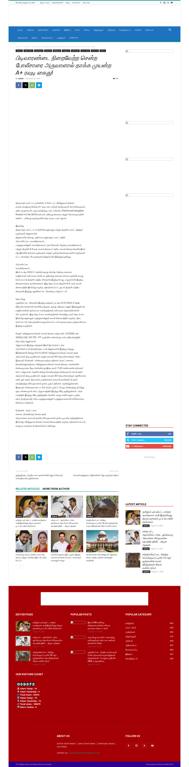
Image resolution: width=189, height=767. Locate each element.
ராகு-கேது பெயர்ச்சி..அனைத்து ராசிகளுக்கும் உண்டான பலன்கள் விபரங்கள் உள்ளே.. (101, 640)
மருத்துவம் (61, 37)
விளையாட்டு (22, 37)
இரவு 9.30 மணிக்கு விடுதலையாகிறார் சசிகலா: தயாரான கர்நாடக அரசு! (99, 625)
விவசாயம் (149, 30)
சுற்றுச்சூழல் (98, 30)
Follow (167, 440)
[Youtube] (171, 3)
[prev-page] (17, 566)
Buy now (86, 2)
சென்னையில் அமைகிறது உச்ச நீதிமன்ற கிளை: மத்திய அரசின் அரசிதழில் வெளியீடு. (101, 558)
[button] (169, 30)
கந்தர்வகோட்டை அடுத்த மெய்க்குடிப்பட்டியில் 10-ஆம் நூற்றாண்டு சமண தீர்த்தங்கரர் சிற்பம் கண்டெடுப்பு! (102, 523)
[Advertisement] (119, 15)
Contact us (76, 2)
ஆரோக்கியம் (43, 30)
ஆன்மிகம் (56, 30)
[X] (168, 3)
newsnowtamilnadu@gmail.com (84, 752)
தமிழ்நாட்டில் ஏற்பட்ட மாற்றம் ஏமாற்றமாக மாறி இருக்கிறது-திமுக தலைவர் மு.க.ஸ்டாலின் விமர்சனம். (31, 523)
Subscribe (167, 446)
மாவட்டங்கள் (85, 51)
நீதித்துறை (57, 51)
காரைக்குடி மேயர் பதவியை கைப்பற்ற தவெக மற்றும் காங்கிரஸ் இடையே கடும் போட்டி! (31, 558)
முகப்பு (20, 30)
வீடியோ (35, 37)
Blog (67, 2)
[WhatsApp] (32, 85)
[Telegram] (39, 85)
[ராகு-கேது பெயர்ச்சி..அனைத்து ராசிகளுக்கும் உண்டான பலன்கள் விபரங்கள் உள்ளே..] (78, 641)
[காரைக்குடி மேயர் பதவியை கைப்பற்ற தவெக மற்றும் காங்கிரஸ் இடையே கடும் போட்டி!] (32, 541)
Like (169, 434)
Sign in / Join (45, 2)
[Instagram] (164, 3)
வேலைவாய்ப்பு (47, 37)
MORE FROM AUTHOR (56, 488)
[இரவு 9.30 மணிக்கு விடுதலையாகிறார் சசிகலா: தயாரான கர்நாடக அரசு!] (78, 626)
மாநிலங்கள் (75, 51)
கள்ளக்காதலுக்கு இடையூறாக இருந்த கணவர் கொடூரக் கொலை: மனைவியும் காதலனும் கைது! (66, 558)
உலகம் (77, 30)
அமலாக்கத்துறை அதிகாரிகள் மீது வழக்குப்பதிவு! (95, 475)
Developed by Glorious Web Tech (159, 764)
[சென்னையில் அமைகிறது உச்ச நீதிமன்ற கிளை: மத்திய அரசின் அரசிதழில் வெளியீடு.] (102, 541)
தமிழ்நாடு (111, 30)
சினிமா (86, 30)
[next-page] (22, 566)
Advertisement (57, 2)
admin (20, 78)
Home (18, 46)
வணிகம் (138, 30)
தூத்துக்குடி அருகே (39, 477)
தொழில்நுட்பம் (125, 30)
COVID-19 (73, 37)
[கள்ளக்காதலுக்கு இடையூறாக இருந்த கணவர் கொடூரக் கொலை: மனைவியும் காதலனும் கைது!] (67, 541)
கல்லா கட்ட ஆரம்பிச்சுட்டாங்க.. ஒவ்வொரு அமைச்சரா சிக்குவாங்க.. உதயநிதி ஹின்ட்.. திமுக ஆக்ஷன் (65, 523)
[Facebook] (160, 3)
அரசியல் (30, 30)
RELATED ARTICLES (28, 488)
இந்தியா (67, 30)
